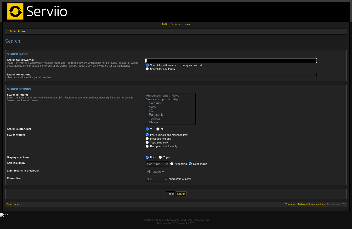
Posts (153, 157)
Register (175, 24)
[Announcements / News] (170, 95)
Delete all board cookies (311, 204)
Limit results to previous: (23, 170)
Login (187, 24)
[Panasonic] (170, 115)
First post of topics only (163, 146)
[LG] (170, 111)
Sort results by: (16, 162)
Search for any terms (162, 69)
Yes (151, 129)
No (162, 129)
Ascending (180, 163)
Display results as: (18, 157)
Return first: (14, 178)
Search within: (16, 134)
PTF (192, 223)
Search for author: (18, 74)
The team (290, 204)
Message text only (160, 138)
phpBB (159, 219)
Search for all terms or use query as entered (175, 65)
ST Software (178, 223)
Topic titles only (158, 142)
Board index (17, 31)
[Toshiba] (170, 118)
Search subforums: (19, 128)
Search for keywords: (20, 59)
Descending (200, 163)
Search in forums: (18, 94)
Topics (167, 157)
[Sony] (170, 107)
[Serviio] (38, 20)
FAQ (164, 24)
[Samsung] (170, 103)
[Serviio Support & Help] (170, 99)
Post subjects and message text (168, 134)
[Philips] (170, 122)
